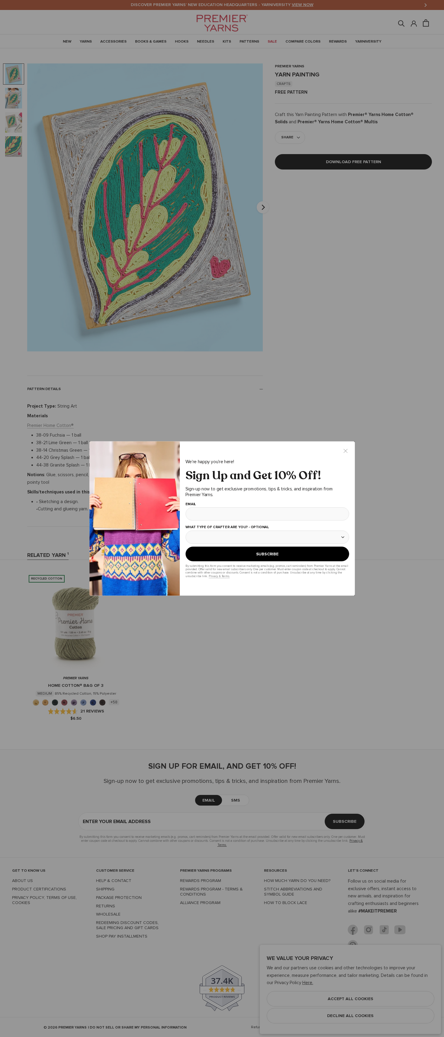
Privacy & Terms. (218, 576)
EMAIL (190, 504)
